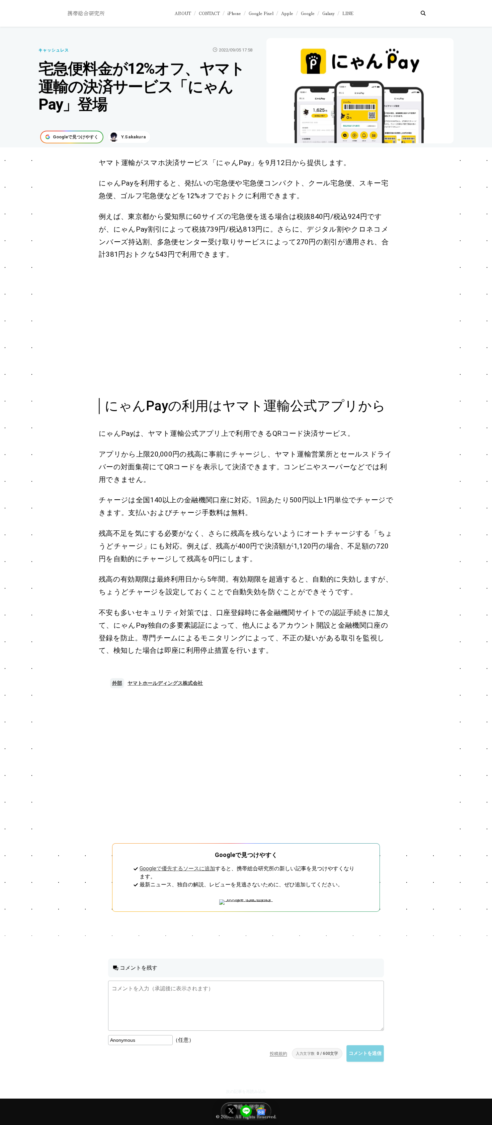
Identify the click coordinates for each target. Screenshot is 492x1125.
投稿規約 (278, 1053)
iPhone (234, 13)
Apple (287, 13)
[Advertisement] (238, 328)
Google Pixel (261, 13)
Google (308, 13)
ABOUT (183, 13)
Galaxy (328, 13)
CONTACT (209, 13)
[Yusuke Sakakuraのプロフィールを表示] (129, 137)
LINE (347, 13)
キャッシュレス (53, 50)
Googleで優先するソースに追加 (177, 868)
